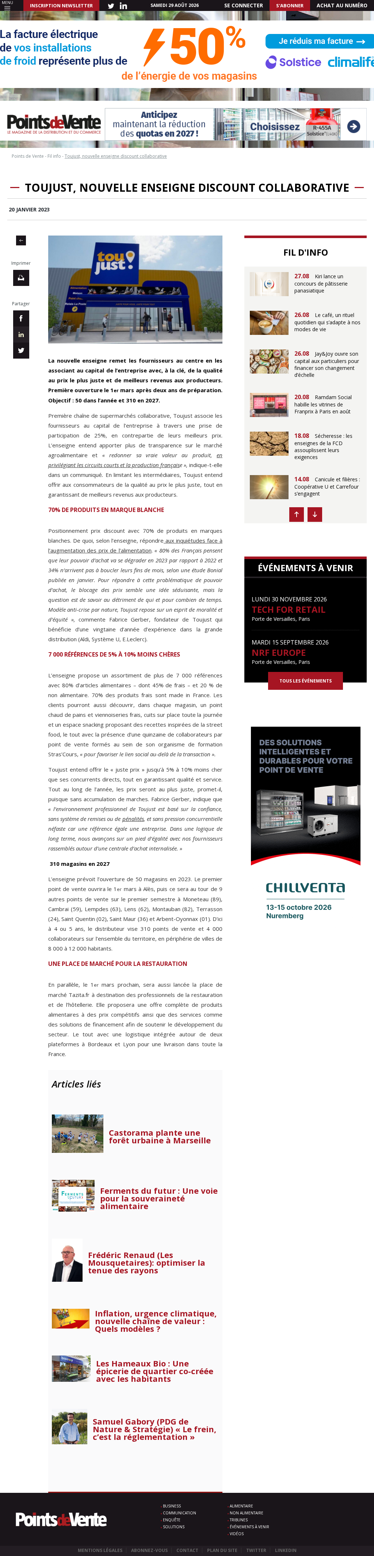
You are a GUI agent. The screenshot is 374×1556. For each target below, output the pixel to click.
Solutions (173, 1526)
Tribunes (239, 1519)
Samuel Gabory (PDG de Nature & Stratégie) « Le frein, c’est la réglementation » (154, 1429)
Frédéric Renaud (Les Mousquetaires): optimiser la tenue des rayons (146, 1262)
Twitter (256, 1550)
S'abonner (290, 5)
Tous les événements (305, 681)
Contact (187, 1550)
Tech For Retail (288, 609)
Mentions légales (100, 1550)
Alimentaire (241, 1506)
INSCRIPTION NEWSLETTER (61, 5)
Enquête (171, 1519)
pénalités (133, 818)
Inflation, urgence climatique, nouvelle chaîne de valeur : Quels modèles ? (156, 1321)
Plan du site (222, 1550)
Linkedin (286, 1550)
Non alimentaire (246, 1512)
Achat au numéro (342, 5)
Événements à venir (249, 1526)
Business (172, 1506)
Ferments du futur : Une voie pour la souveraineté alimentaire (159, 1198)
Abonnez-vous (149, 1550)
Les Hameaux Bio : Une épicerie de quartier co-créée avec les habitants (154, 1371)
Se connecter (243, 5)
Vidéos (237, 1533)
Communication (179, 1512)
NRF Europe (279, 652)
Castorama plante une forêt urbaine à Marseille (160, 1136)
